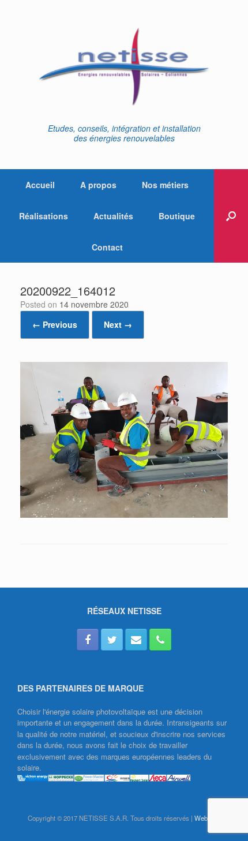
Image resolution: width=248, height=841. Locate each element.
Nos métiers (165, 184)
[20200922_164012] (124, 514)
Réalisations (43, 216)
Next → (118, 324)
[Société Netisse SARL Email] (136, 640)
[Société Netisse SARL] (124, 66)
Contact (107, 247)
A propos (98, 184)
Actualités (113, 216)
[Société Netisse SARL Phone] (160, 640)
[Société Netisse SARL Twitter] (112, 640)
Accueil (40, 184)
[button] (231, 216)
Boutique (177, 216)
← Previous (54, 324)
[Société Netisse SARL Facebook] (88, 640)
